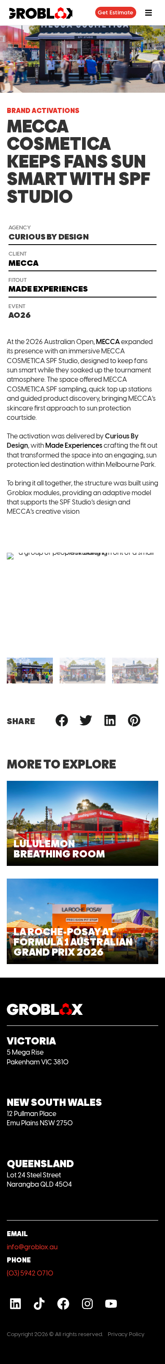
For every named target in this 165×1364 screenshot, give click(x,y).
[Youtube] (111, 1303)
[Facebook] (63, 1303)
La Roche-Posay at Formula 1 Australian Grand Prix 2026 (73, 942)
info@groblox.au (32, 1247)
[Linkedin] (15, 1303)
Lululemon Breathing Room (59, 849)
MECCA (108, 342)
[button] (16, 670)
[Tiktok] (39, 1303)
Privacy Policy (126, 1334)
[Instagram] (87, 1303)
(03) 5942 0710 (30, 1273)
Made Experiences (73, 445)
